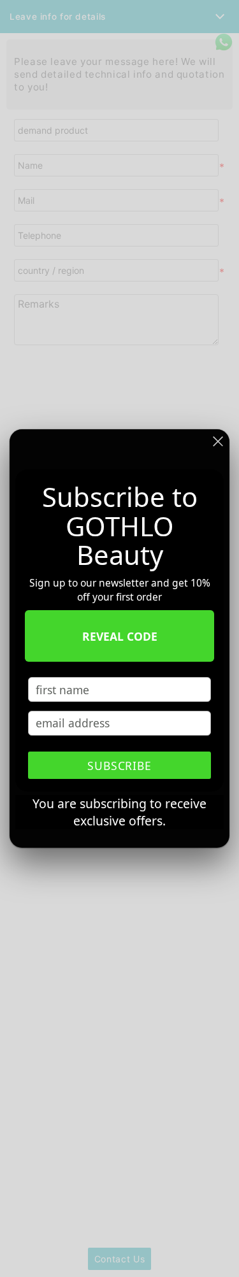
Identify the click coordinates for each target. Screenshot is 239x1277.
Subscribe (119, 765)
